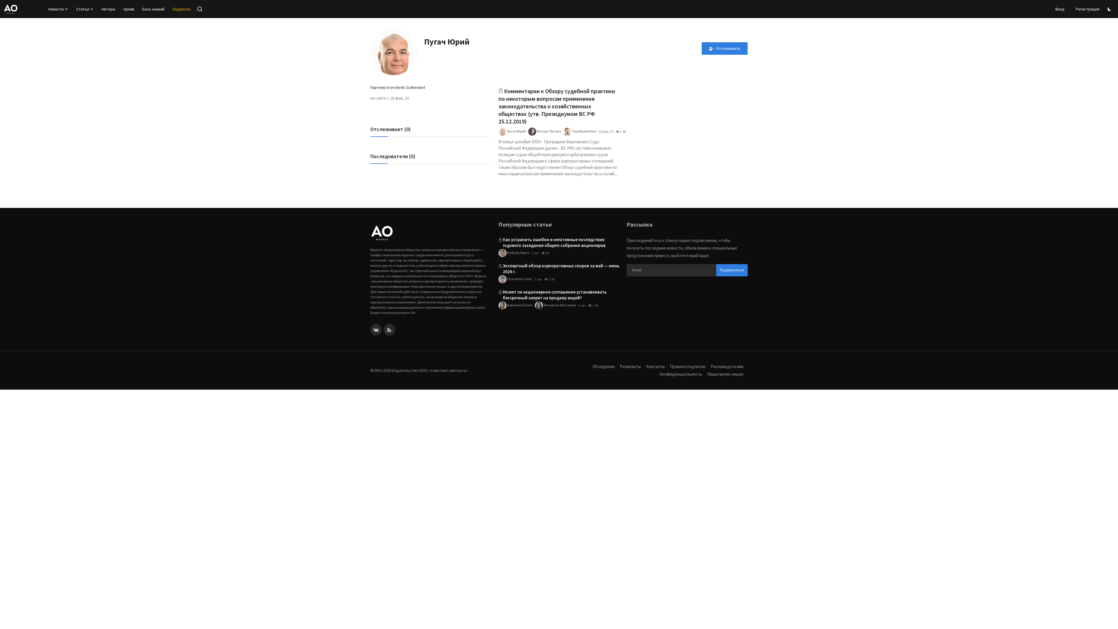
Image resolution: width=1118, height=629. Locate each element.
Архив (128, 9)
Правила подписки (687, 366)
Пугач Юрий (516, 131)
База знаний (153, 9)
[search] (199, 9)
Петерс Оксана (548, 131)
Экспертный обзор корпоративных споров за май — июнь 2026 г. (561, 268)
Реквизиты (630, 366)
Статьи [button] (82, 9)
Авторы (108, 9)
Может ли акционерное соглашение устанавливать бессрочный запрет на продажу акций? (555, 295)
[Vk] (376, 329)
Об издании (603, 366)
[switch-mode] (1110, 9)
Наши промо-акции (725, 374)
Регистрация (1087, 9)
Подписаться (732, 270)
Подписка (181, 9)
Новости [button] (56, 9)
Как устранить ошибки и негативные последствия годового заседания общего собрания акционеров (554, 242)
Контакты (655, 366)
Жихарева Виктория (559, 305)
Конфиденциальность (680, 374)
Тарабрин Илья (584, 131)
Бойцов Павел (518, 252)
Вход (1059, 9)
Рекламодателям (727, 366)
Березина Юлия (520, 305)
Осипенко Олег (519, 279)
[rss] (389, 329)
